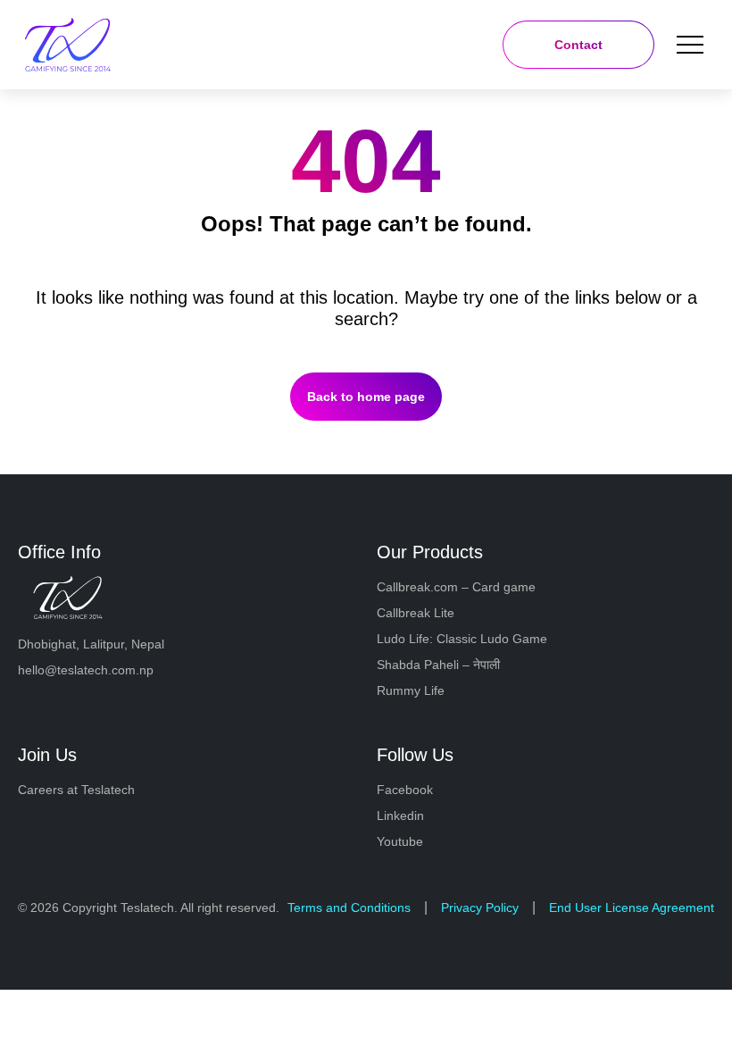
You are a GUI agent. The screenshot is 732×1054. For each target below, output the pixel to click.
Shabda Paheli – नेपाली (438, 664)
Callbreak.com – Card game (456, 587)
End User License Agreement (631, 907)
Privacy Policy (480, 907)
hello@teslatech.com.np (86, 670)
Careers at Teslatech (76, 789)
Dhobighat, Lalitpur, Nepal (91, 644)
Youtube (400, 841)
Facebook (405, 789)
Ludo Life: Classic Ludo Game (462, 639)
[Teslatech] (97, 44)
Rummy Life (411, 690)
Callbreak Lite (415, 613)
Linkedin (400, 815)
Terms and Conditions (349, 907)
